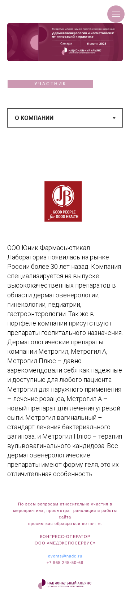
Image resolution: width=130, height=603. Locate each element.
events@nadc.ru (65, 556)
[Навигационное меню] (116, 14)
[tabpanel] (65, 320)
